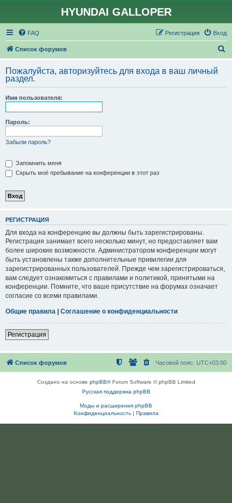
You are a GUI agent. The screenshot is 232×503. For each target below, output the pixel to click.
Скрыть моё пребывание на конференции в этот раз (86, 172)
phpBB (98, 382)
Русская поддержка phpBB (116, 392)
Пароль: (17, 122)
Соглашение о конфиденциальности (119, 311)
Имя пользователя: (34, 97)
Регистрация (27, 334)
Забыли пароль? (28, 142)
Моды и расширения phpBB (116, 406)
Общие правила (30, 311)
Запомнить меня (38, 163)
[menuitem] (28, 32)
